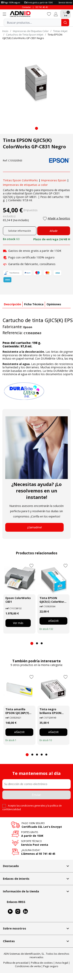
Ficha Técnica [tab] (33, 304)
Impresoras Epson (53, 180)
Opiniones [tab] (54, 304)
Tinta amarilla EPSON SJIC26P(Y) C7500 (17, 711)
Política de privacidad (15, 962)
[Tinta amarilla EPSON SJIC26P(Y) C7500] (19, 689)
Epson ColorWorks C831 (18, 600)
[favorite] (49, 14)
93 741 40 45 (42, 7)
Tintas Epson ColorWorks (20, 180)
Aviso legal (61, 962)
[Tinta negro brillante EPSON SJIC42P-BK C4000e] (53, 689)
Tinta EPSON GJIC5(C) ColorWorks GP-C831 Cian (53, 600)
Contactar (26, 7)
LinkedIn (25, 911)
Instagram (17, 911)
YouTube (10, 911)
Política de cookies (42, 962)
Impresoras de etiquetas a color (25, 185)
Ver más (18, 623)
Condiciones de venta (28, 966)
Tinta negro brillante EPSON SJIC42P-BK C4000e (52, 711)
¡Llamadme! (34, 527)
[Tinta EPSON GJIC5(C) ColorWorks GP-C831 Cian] (53, 578)
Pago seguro (50, 966)
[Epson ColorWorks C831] (19, 578)
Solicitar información (19, 230)
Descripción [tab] (12, 304)
